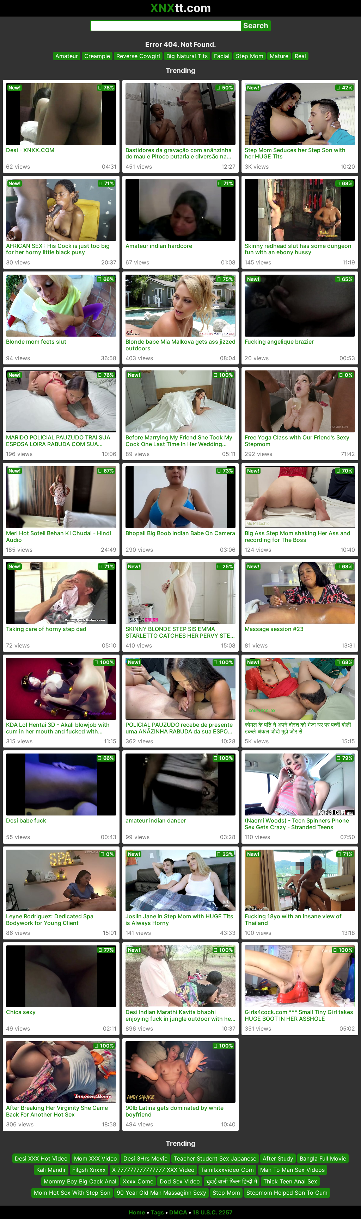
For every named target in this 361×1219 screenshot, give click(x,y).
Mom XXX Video (95, 1158)
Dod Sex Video (180, 1180)
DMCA (178, 1212)
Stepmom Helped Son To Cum (287, 1192)
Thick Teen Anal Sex (290, 1180)
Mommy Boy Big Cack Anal (80, 1180)
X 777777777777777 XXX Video (153, 1169)
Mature (279, 56)
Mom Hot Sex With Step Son (72, 1192)
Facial (222, 56)
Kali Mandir (51, 1169)
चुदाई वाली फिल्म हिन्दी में (231, 1180)
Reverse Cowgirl (138, 56)
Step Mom (249, 56)
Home (137, 1212)
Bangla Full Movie (323, 1158)
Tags (157, 1212)
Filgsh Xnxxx (89, 1169)
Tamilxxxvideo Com (227, 1169)
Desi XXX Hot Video (41, 1158)
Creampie (97, 56)
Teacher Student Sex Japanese (215, 1158)
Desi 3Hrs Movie (145, 1158)
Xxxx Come (138, 1180)
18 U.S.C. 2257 (212, 1212)
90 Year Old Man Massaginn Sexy (161, 1192)
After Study (278, 1158)
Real (300, 56)
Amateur (66, 56)
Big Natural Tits (187, 56)
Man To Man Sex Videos (292, 1169)
